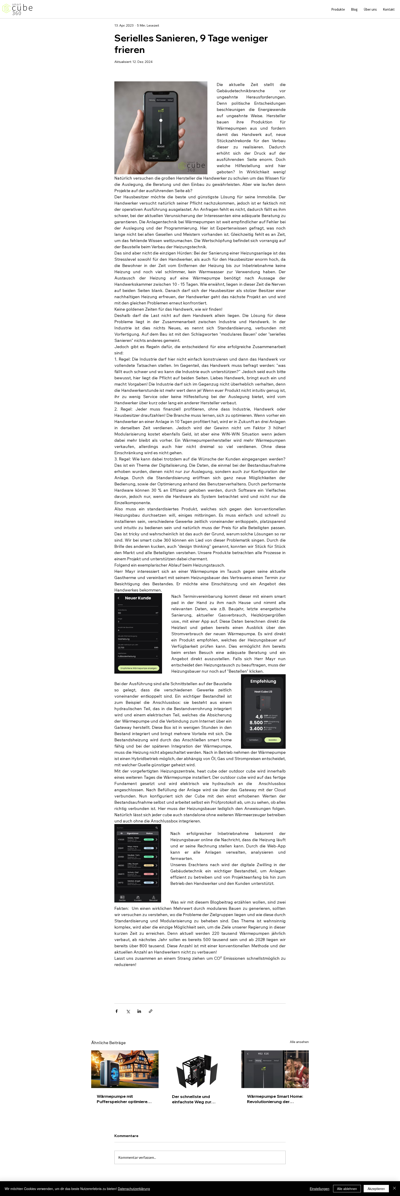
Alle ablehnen (347, 1188)
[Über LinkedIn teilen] (139, 1011)
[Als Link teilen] (150, 1011)
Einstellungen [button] (319, 1188)
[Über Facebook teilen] (116, 1011)
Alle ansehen (299, 1042)
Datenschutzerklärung (134, 1188)
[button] (338, 9)
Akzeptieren (376, 1188)
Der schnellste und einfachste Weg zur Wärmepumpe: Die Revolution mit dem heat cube (196, 1099)
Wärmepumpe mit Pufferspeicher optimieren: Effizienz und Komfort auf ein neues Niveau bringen (124, 1099)
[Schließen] (394, 1188)
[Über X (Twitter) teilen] (128, 1011)
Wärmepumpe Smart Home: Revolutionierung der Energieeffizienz (275, 1099)
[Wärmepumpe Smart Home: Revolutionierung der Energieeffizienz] (275, 1069)
